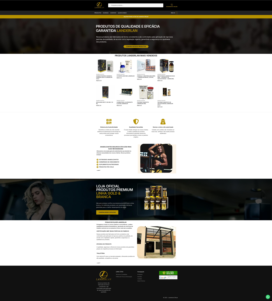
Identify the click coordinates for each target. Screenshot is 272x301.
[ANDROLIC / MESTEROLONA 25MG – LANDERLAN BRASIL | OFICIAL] (146, 66)
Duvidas (139, 276)
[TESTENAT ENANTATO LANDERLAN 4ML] (146, 92)
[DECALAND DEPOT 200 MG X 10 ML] (105, 92)
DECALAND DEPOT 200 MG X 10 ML (104, 103)
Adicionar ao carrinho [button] (105, 84)
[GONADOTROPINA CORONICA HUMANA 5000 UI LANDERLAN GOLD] (105, 66)
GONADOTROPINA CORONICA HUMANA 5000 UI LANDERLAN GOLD (104, 77)
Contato (139, 279)
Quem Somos (141, 281)
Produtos (140, 274)
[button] (174, 13)
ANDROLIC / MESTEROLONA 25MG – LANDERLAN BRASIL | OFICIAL (146, 76)
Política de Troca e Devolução (124, 276)
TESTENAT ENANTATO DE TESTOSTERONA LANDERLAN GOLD (165, 104)
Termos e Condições (121, 274)
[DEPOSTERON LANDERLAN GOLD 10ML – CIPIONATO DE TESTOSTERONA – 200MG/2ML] (166, 66)
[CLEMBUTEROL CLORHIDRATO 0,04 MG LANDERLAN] (126, 92)
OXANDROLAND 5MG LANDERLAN (125, 76)
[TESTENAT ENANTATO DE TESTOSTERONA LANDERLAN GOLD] (166, 92)
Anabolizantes (100, 74)
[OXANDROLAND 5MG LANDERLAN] (126, 66)
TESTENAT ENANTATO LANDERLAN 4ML (143, 103)
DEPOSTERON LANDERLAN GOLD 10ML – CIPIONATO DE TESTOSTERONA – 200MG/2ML (166, 77)
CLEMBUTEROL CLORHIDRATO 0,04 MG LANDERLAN (125, 103)
